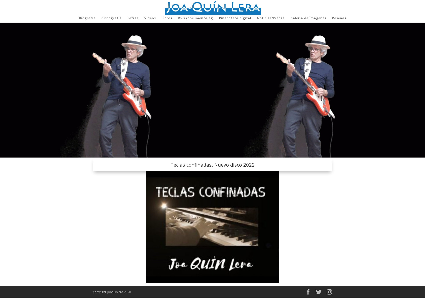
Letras (133, 18)
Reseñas (339, 18)
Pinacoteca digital (235, 18)
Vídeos (150, 18)
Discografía (111, 18)
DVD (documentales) (195, 18)
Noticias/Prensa (271, 18)
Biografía (87, 18)
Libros (167, 18)
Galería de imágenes (308, 18)
